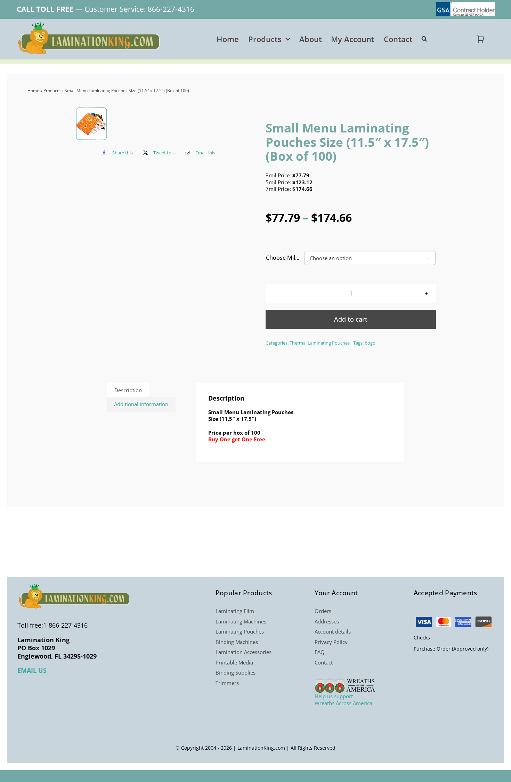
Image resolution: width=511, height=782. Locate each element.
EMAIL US (32, 670)
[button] (424, 39)
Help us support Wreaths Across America (343, 700)
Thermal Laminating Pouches (320, 343)
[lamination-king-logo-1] (89, 24)
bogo (370, 343)
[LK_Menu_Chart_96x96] (91, 123)
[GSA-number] (465, 4)
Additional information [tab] (141, 404)
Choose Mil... (282, 257)
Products (51, 91)
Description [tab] (128, 390)
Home (33, 91)
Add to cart (350, 319)
